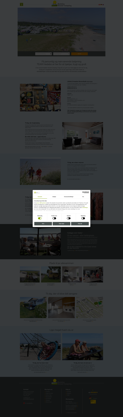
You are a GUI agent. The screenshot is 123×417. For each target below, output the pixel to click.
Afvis (43, 223)
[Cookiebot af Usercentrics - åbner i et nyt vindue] (83, 192)
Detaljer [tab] (54, 196)
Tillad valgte (61, 223)
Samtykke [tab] (40, 196)
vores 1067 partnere (41, 202)
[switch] (54, 218)
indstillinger (85, 207)
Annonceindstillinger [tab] (68, 196)
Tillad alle (80, 223)
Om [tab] (83, 196)
